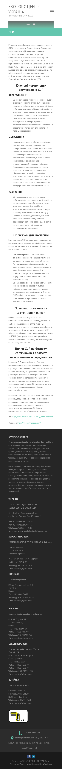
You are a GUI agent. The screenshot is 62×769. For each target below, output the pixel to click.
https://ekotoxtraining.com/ (29, 423)
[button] (28, 24)
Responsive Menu (52, 10)
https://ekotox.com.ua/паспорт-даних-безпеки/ (32, 416)
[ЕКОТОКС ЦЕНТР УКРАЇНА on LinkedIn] (33, 756)
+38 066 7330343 (31, 732)
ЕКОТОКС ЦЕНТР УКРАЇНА (24, 9)
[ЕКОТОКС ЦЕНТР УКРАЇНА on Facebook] (29, 756)
